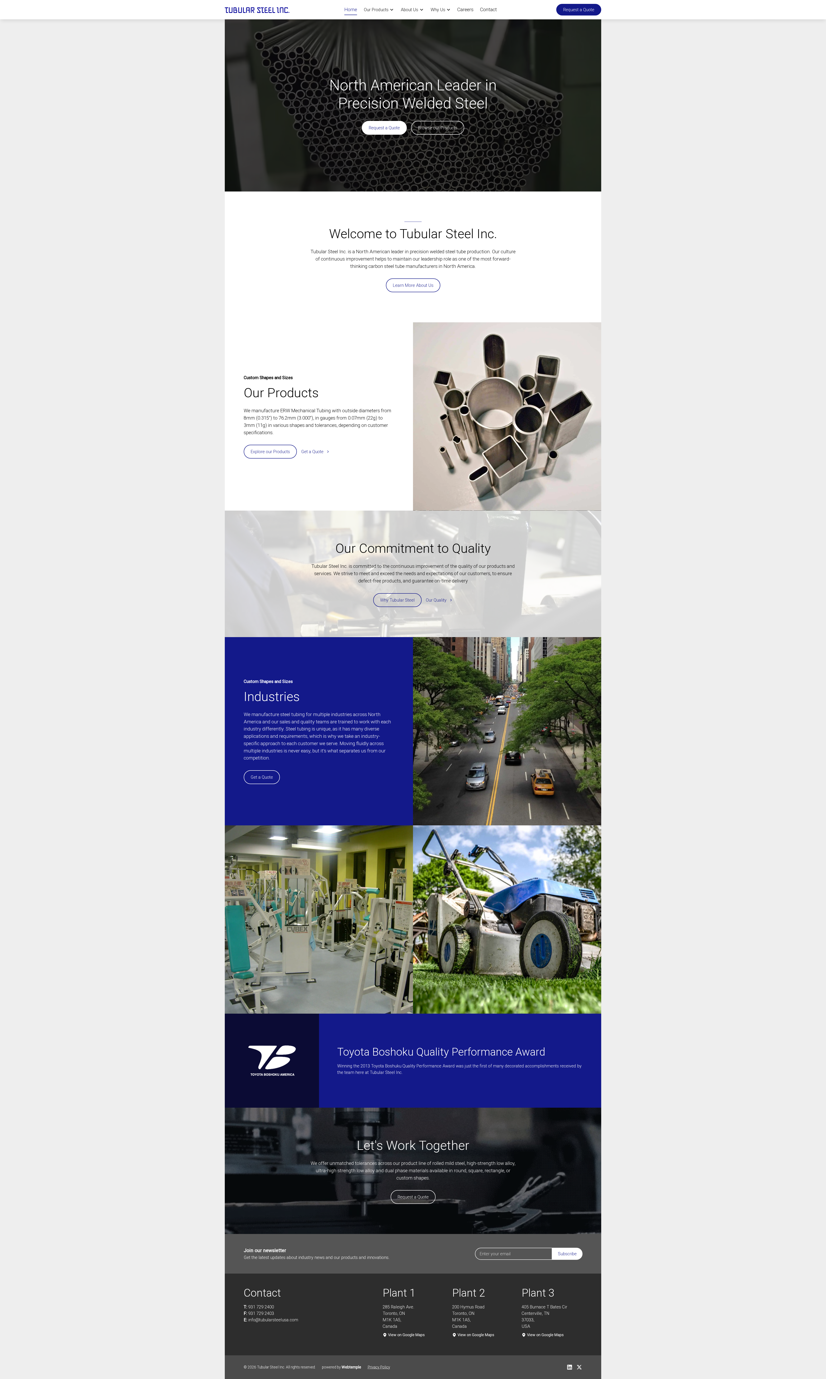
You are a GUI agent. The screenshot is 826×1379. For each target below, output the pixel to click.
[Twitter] (579, 1367)
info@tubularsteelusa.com (273, 1319)
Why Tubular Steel (397, 600)
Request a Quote (578, 9)
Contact (488, 9)
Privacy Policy (379, 1367)
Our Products (376, 9)
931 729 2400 (261, 1307)
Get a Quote (262, 777)
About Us (409, 9)
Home (350, 9)
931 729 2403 (261, 1313)
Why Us (438, 9)
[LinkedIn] (569, 1367)
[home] (257, 9)
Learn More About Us (413, 285)
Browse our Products (437, 127)
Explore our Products (270, 451)
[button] (378, 9)
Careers (465, 9)
